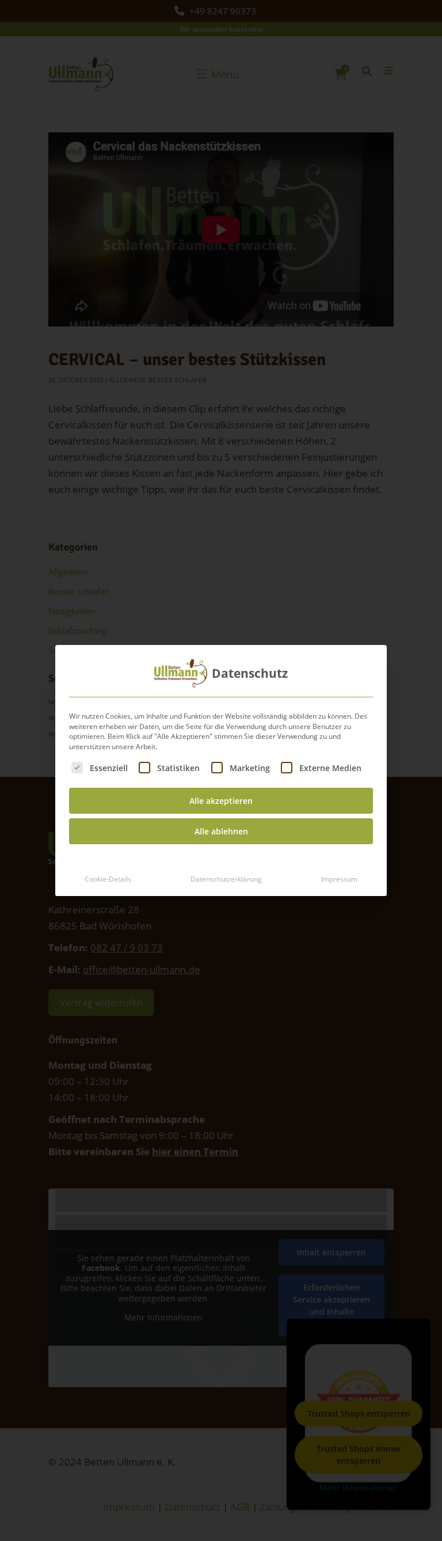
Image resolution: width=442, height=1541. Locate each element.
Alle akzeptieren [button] (221, 800)
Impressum (339, 879)
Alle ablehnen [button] (221, 831)
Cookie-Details (108, 879)
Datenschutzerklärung (226, 879)
